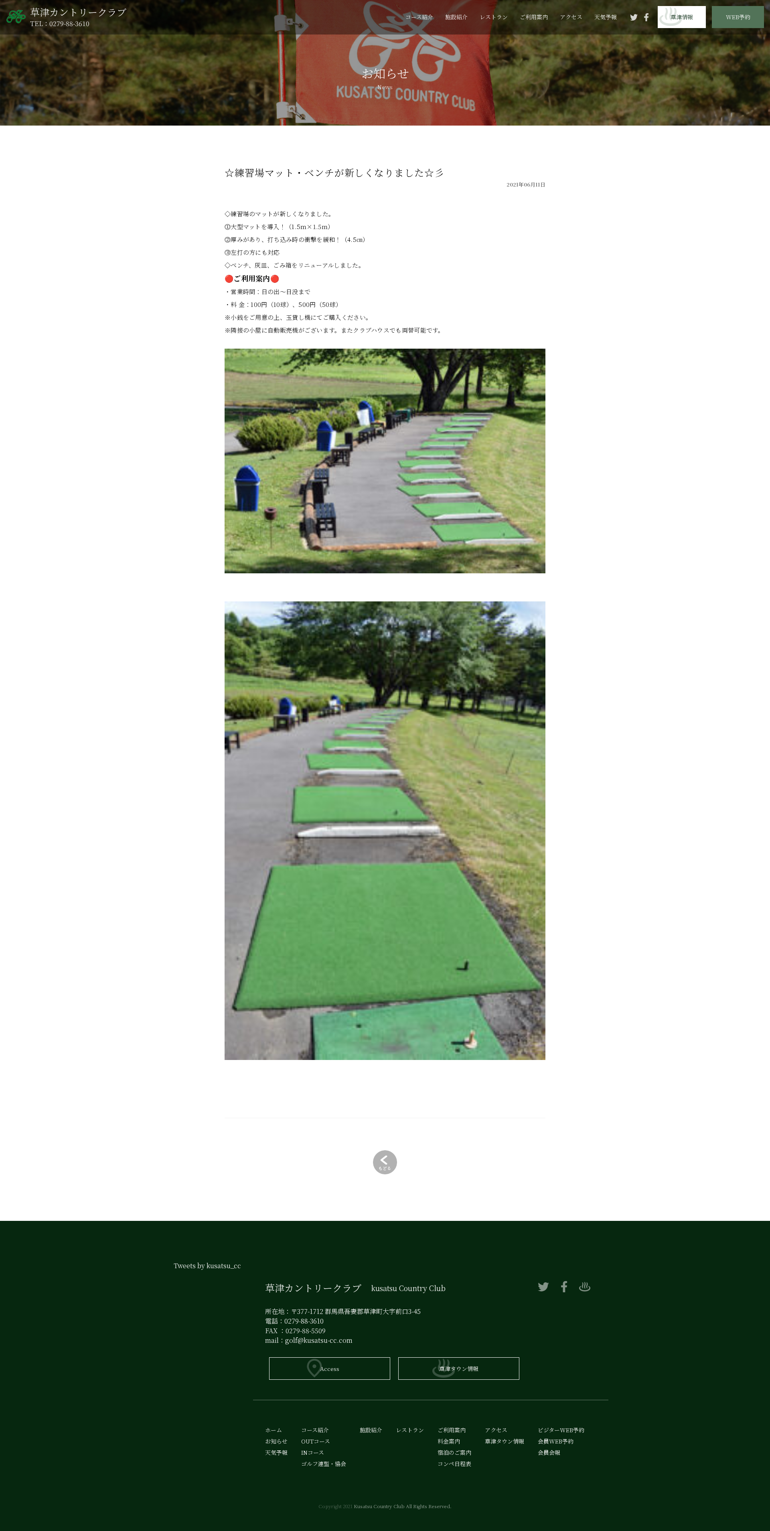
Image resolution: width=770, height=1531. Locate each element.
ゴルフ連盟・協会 (323, 1464)
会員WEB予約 (738, 39)
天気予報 (605, 17)
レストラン (494, 17)
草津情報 (682, 17)
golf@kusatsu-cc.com (319, 1340)
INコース (312, 1452)
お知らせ (276, 1441)
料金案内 (449, 1441)
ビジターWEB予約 (738, 62)
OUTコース (315, 1441)
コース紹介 (419, 17)
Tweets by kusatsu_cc (207, 1265)
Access (329, 1368)
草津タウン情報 (458, 1368)
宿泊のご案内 (454, 1452)
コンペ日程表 (454, 1464)
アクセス (571, 17)
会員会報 (738, 85)
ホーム (273, 1430)
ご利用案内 (534, 17)
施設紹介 (456, 17)
